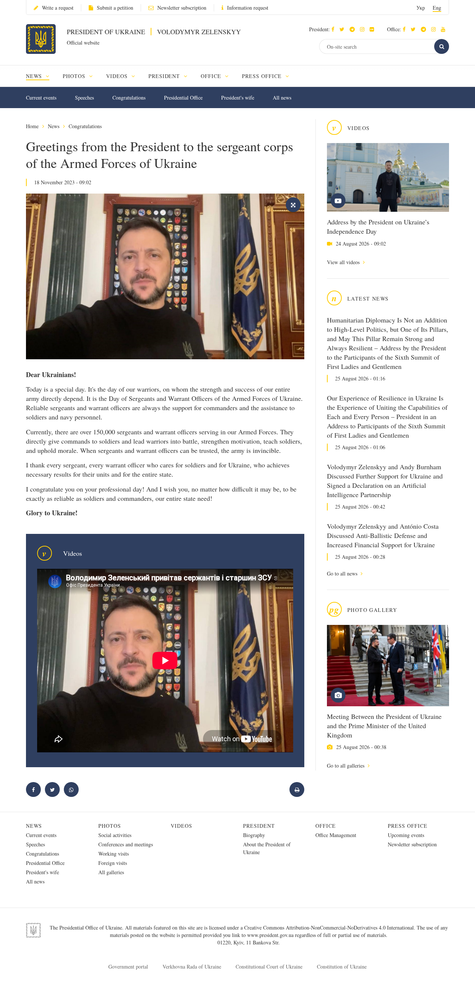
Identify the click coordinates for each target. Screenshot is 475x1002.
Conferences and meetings (125, 844)
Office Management (335, 835)
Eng (437, 7)
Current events (41, 97)
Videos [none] (118, 76)
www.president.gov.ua (271, 934)
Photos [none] (75, 76)
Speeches (84, 97)
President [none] (165, 76)
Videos (181, 825)
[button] (344, 29)
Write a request (57, 7)
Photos (109, 825)
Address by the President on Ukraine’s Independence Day (378, 226)
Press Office (408, 825)
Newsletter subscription (181, 7)
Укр (420, 7)
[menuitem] (41, 76)
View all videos (344, 262)
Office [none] (212, 76)
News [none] (35, 76)
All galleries (111, 872)
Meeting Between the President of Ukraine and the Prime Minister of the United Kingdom (384, 725)
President (259, 825)
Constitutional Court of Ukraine (269, 966)
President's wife (237, 97)
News (53, 126)
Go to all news (343, 573)
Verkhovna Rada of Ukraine (192, 966)
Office (325, 825)
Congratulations (128, 97)
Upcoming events (406, 835)
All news (282, 97)
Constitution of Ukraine (342, 966)
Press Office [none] (263, 76)
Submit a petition (115, 7)
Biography (254, 835)
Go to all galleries (346, 765)
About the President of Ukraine (267, 848)
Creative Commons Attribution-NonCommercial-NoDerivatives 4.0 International (329, 927)
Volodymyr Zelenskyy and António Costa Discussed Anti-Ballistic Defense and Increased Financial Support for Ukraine (383, 535)
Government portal (128, 966)
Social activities (114, 835)
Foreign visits (112, 862)
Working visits (113, 853)
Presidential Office (183, 97)
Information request (247, 7)
